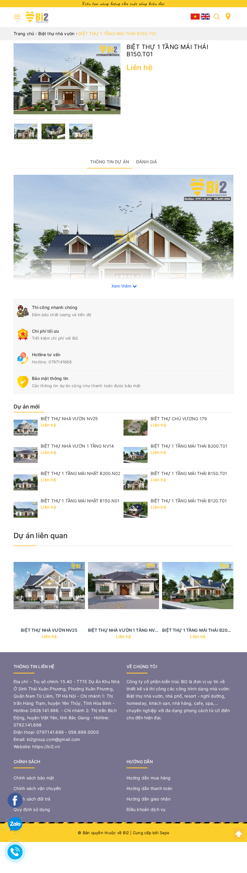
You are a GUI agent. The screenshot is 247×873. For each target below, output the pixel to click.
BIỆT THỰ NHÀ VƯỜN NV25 (69, 418)
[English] (205, 16)
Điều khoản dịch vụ (146, 809)
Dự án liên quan (41, 535)
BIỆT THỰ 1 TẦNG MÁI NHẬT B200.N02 (80, 473)
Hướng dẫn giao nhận (148, 798)
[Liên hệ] (228, 18)
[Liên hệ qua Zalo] (15, 824)
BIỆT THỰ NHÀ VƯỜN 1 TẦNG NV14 (77, 446)
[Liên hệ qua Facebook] (15, 799)
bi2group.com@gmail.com (53, 739)
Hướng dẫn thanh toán (149, 788)
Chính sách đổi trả (32, 798)
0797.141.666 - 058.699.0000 (67, 732)
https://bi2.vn (46, 746)
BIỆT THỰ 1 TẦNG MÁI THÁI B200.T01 (189, 446)
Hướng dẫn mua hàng (149, 777)
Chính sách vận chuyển (37, 788)
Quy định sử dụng (32, 809)
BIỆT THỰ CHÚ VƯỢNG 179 (179, 418)
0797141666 (60, 361)
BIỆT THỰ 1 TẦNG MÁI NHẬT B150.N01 (80, 500)
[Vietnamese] (196, 16)
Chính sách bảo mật (34, 777)
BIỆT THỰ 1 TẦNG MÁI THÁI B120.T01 (189, 500)
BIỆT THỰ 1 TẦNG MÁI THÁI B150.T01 (189, 473)
